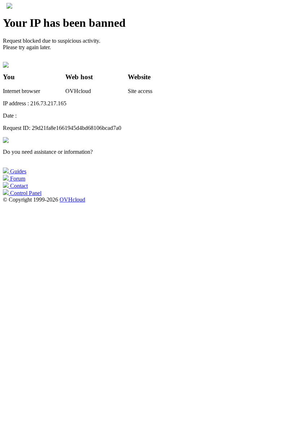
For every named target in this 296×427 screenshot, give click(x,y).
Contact (18, 186)
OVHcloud (72, 199)
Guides (17, 171)
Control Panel (25, 193)
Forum (17, 179)
